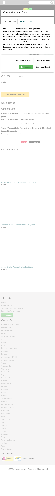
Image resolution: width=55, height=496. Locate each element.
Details (22, 21)
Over (30, 21)
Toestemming (10, 21)
